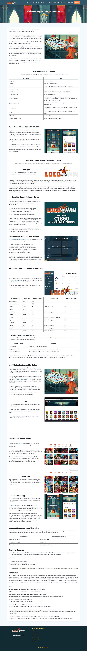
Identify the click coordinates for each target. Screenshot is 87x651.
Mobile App (56, 2)
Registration (67, 2)
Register (77, 2)
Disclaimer (34, 635)
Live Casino (18, 443)
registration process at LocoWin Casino (20, 239)
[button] (77, 509)
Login (61, 2)
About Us (34, 631)
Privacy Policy (35, 633)
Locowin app (14, 505)
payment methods (18, 280)
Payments (50, 2)
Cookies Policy (35, 637)
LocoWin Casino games (21, 379)
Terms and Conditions (37, 639)
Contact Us (34, 641)
